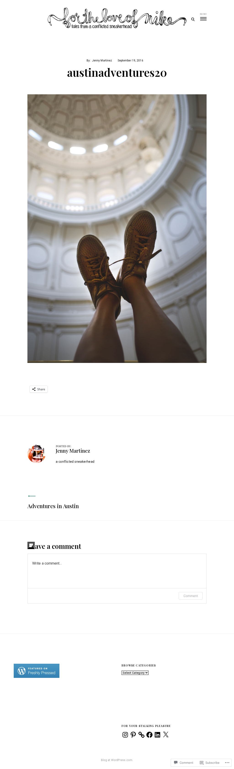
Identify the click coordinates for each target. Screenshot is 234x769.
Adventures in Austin (53, 506)
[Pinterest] (133, 734)
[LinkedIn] (157, 734)
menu (203, 14)
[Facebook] (149, 734)
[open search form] (193, 19)
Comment (190, 596)
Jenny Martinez (102, 60)
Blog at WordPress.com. (117, 760)
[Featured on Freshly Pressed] (36, 677)
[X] (165, 734)
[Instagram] (125, 734)
